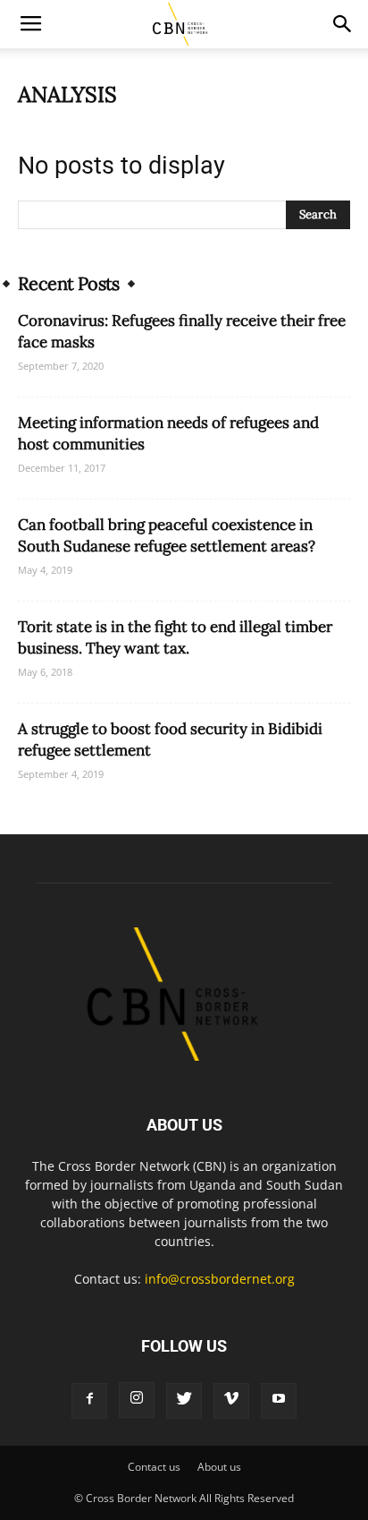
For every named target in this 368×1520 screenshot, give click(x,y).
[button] (343, 24)
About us (219, 1466)
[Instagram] (137, 1400)
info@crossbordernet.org (220, 1278)
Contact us (154, 1466)
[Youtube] (279, 1401)
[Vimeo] (231, 1401)
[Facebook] (89, 1401)
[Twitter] (184, 1401)
